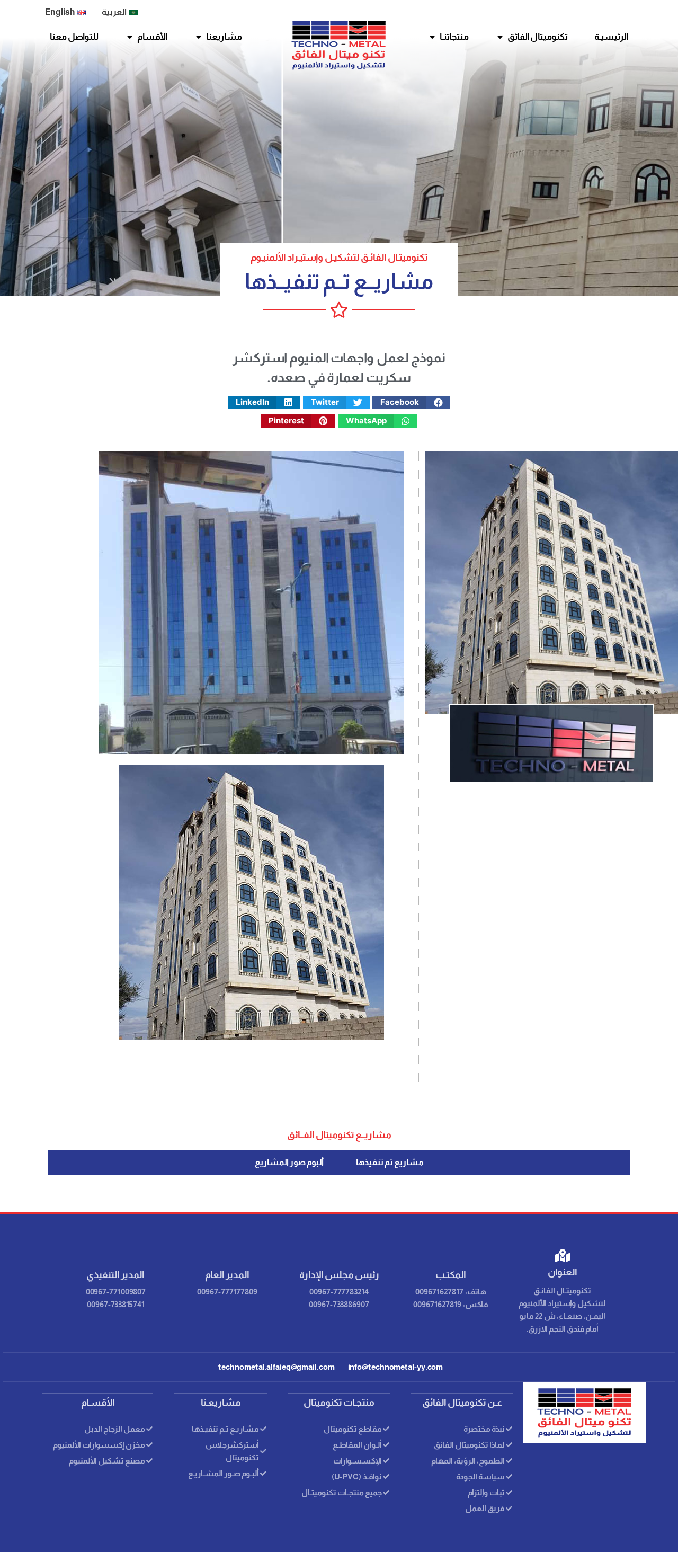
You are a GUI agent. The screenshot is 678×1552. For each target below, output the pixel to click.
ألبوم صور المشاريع (289, 1162)
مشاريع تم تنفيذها (390, 1162)
